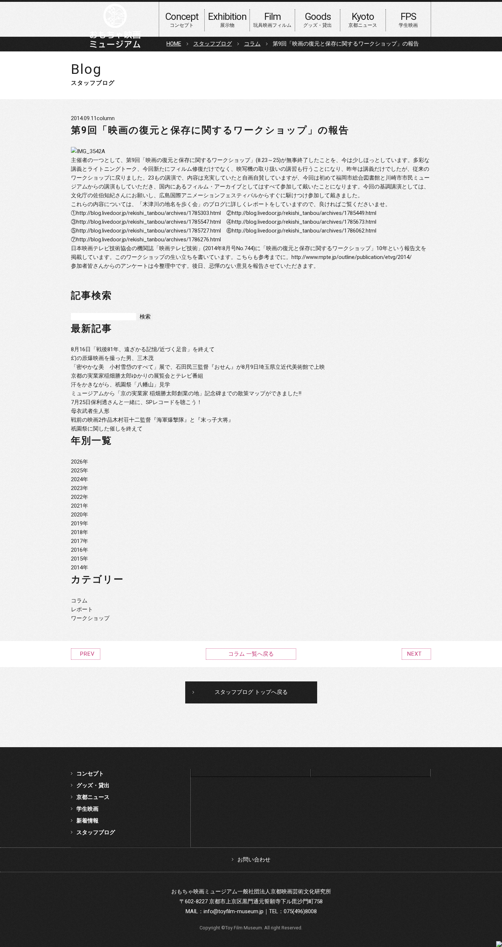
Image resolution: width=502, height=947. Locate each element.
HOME (173, 43)
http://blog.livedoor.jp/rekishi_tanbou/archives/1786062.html (304, 230)
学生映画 (87, 809)
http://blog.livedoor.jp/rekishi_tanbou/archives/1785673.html (304, 222)
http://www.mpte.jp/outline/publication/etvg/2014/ (351, 257)
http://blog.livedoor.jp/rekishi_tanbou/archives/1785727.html (148, 230)
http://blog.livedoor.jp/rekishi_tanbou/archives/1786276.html (148, 239)
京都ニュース (93, 797)
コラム (252, 43)
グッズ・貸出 (93, 785)
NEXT (414, 654)
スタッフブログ (212, 43)
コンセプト (90, 773)
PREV (87, 654)
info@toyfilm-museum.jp (233, 911)
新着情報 (87, 820)
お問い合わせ (253, 859)
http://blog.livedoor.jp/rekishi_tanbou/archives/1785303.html (148, 213)
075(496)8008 (300, 911)
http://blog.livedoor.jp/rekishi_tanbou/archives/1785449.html (304, 213)
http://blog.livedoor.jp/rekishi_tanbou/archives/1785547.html (148, 222)
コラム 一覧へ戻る (251, 654)
